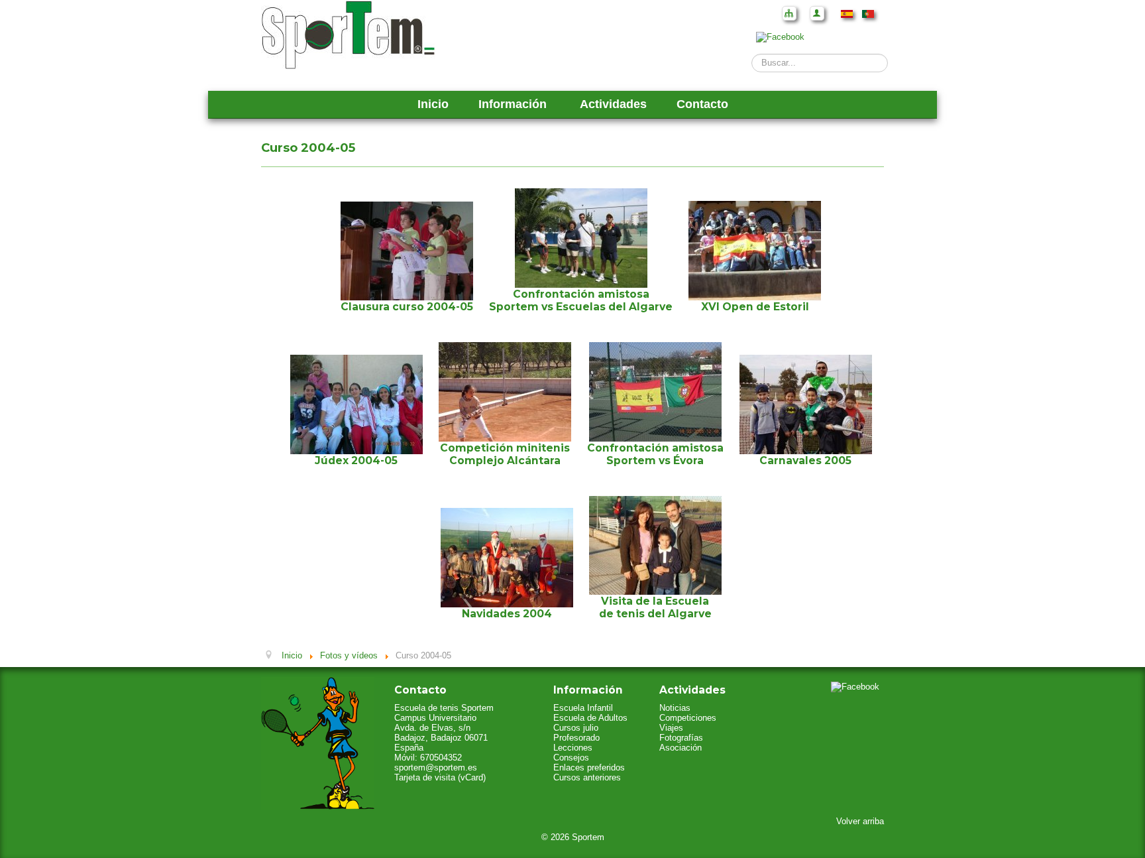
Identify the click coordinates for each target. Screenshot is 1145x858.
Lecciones (572, 748)
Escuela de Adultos (590, 718)
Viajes (671, 728)
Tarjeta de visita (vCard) (440, 777)
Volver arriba (860, 821)
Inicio (433, 104)
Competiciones (687, 718)
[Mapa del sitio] (789, 13)
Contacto (702, 104)
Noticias (674, 708)
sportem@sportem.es (435, 767)
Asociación (680, 748)
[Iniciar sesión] (817, 13)
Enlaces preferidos (589, 767)
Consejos (571, 758)
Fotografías (681, 738)
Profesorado (576, 738)
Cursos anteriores (587, 777)
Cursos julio (575, 728)
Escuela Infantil (583, 708)
